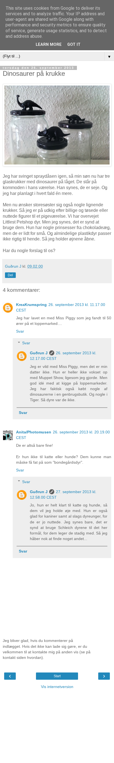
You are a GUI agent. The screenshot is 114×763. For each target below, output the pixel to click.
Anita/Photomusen (33, 432)
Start (57, 676)
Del (10, 275)
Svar (20, 331)
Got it (74, 44)
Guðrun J (39, 353)
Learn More (49, 44)
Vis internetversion (57, 686)
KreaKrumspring (31, 304)
